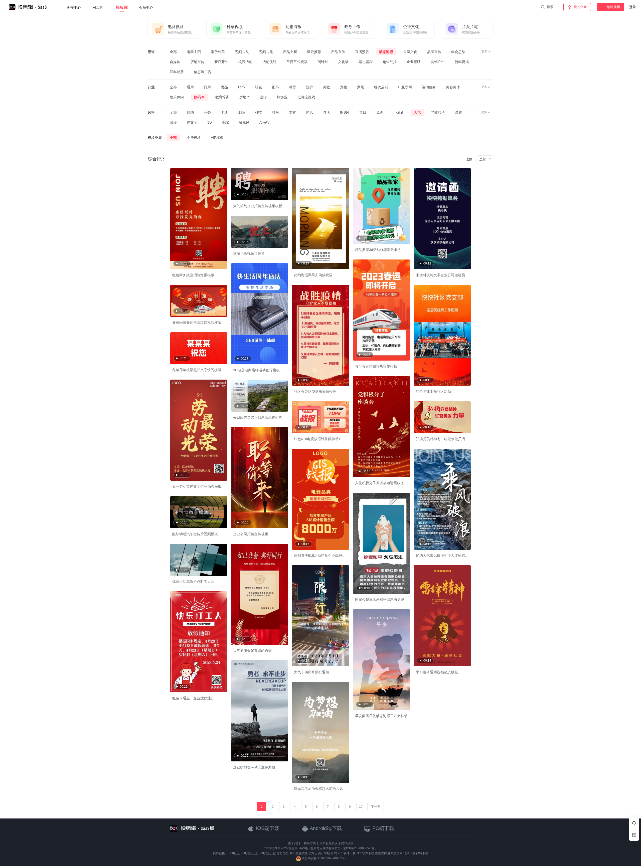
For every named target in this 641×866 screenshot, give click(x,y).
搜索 (550, 7)
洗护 (309, 87)
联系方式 (310, 843)
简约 (190, 112)
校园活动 (245, 62)
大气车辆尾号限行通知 (311, 672)
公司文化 (410, 52)
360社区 (234, 853)
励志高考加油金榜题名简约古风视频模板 (325, 789)
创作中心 (74, 8)
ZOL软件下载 (365, 853)
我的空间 (580, 7)
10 (361, 806)
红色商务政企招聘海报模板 (193, 275)
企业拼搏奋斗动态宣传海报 (254, 767)
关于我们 (294, 843)
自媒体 (175, 62)
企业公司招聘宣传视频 (250, 534)
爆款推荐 (314, 52)
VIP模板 (217, 138)
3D (209, 122)
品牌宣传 (434, 52)
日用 (207, 87)
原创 (379, 112)
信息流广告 (202, 72)
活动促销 (269, 62)
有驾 (334, 853)
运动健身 (429, 87)
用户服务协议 (328, 843)
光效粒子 (438, 112)
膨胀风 (244, 122)
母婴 (292, 87)
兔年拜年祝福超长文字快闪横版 (196, 370)
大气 (417, 112)
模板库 (122, 7)
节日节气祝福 (296, 62)
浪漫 (173, 122)
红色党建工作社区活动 (433, 392)
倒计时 (322, 62)
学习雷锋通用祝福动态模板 (437, 672)
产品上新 (290, 52)
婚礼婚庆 (366, 62)
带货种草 (218, 52)
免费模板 (194, 138)
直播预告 (362, 52)
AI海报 (264, 122)
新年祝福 (462, 62)
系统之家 (397, 853)
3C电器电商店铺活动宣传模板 (256, 370)
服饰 (241, 87)
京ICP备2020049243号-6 (360, 848)
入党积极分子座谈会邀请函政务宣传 (383, 483)
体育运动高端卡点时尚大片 (193, 582)
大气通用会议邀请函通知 (252, 651)
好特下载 (422, 853)
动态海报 (386, 52)
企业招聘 (414, 62)
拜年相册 (177, 72)
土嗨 (241, 112)
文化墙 (343, 62)
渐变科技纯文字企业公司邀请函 (440, 275)
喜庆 (326, 112)
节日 (362, 112)
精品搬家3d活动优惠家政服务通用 (381, 250)
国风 (309, 112)
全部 (173, 52)
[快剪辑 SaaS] (30, 7)
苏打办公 (283, 853)
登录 (632, 7)
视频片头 (242, 52)
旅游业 (282, 97)
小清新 (398, 112)
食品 (224, 87)
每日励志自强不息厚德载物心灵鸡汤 (261, 417)
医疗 (263, 97)
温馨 (458, 112)
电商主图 (194, 52)
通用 (190, 87)
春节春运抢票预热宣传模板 (376, 366)
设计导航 (324, 853)
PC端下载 (382, 828)
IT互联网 (405, 87)
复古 (292, 112)
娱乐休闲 (177, 97)
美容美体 (453, 87)
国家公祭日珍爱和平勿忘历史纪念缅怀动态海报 (392, 600)
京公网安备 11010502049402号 (323, 858)
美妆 (326, 87)
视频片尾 (266, 52)
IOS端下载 (266, 828)
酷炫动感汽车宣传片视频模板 (195, 534)
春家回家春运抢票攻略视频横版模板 (200, 323)
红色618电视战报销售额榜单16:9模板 (323, 439)
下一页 (375, 806)
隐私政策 (347, 843)
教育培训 (222, 97)
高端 (225, 122)
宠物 (343, 87)
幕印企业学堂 (298, 853)
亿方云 (312, 853)
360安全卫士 (249, 853)
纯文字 (192, 122)
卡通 (224, 112)
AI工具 (98, 8)
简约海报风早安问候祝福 (313, 275)
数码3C (199, 97)
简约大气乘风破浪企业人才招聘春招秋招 (447, 555)
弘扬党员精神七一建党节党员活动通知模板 (449, 439)
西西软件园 (382, 853)
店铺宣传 (197, 62)
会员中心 (146, 8)
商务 (207, 112)
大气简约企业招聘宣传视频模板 (257, 206)
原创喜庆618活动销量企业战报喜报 (321, 555)
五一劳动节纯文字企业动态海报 (196, 486)
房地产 (244, 97)
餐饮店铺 (381, 87)
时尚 (275, 112)
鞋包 (258, 87)
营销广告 (438, 62)
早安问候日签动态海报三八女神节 (381, 716)
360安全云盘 (267, 853)
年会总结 (458, 52)
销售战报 (390, 62)
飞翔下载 (409, 853)
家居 (360, 87)
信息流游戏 (306, 97)
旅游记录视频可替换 (249, 253)
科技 (258, 112)
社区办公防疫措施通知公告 (315, 392)
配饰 (275, 87)
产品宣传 (338, 52)
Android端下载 (325, 828)
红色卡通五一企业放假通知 (193, 698)
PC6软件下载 (347, 853)
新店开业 (221, 62)
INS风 (344, 112)
